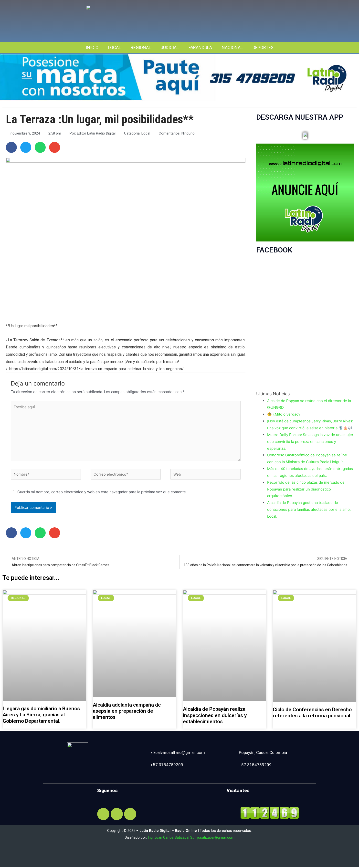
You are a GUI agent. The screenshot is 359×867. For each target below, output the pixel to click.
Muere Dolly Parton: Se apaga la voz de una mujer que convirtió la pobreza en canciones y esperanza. (310, 441)
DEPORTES (263, 47)
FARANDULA (200, 47)
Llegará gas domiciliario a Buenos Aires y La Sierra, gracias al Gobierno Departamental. (41, 715)
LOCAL (114, 47)
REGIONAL (141, 47)
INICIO (92, 47)
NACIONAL (232, 47)
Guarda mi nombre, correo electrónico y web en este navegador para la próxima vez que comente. (102, 492)
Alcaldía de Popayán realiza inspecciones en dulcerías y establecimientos (215, 715)
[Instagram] (117, 814)
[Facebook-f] (103, 814)
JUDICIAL (170, 47)
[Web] (205, 475)
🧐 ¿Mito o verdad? (283, 414)
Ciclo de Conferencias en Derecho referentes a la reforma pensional (312, 713)
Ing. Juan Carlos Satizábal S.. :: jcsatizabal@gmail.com (191, 837)
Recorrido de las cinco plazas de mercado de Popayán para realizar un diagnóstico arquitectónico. (306, 489)
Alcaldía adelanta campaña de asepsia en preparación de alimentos (127, 711)
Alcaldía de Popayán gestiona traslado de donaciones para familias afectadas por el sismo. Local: (309, 509)
